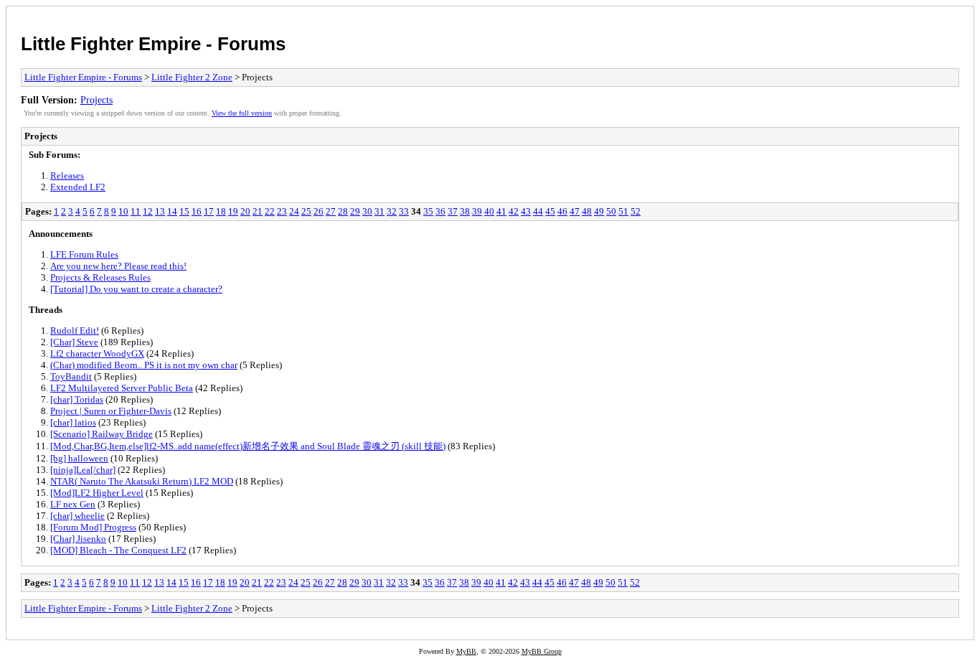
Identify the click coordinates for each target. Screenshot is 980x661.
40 (489, 211)
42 (514, 211)
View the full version (242, 113)
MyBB (466, 651)
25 (306, 211)
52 (636, 211)
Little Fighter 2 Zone (191, 77)
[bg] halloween (79, 458)
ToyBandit (71, 376)
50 (611, 211)
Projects (96, 100)
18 (221, 211)
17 (209, 211)
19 (233, 211)
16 (197, 211)
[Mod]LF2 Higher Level (96, 492)
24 (294, 211)
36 (440, 211)
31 (379, 211)
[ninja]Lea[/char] (83, 469)
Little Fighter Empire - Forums (153, 44)
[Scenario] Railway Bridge (101, 433)
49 (599, 211)
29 (355, 211)
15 (184, 211)
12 (148, 211)
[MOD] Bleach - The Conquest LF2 (118, 550)
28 (343, 211)
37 (453, 211)
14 (172, 211)
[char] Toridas (76, 399)
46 (562, 211)
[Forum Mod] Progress (93, 527)
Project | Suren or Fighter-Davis (110, 410)
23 (282, 211)
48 (587, 211)
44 (538, 211)
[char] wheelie (77, 515)
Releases (67, 175)
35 (428, 211)
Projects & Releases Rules (100, 277)
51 (623, 211)
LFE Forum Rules (84, 254)
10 (123, 211)
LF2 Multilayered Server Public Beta (121, 388)
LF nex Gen (72, 504)
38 (465, 211)
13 (160, 211)
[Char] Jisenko (78, 538)
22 (270, 211)
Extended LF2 (77, 187)
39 (477, 211)
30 (367, 211)
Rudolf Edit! (74, 330)
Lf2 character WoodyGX (97, 353)
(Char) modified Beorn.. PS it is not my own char (143, 365)
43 (526, 211)
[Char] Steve (74, 342)
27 (331, 211)
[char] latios (73, 422)
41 (501, 211)
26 (319, 211)
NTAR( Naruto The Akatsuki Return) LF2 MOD (141, 481)
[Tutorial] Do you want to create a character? (136, 288)
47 (575, 211)
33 (404, 211)
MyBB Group (542, 651)
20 (245, 211)
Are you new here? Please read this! (118, 266)
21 (258, 211)
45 (550, 211)
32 (392, 211)
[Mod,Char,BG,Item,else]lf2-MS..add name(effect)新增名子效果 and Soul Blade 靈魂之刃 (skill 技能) (248, 446)
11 (136, 211)
